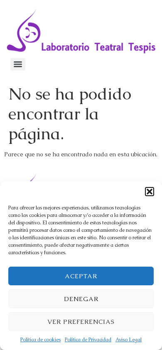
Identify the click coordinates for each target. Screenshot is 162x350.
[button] (149, 191)
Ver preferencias (81, 322)
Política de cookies (40, 339)
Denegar (81, 299)
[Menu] (17, 64)
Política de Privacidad (88, 339)
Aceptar (81, 276)
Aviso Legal (128, 339)
